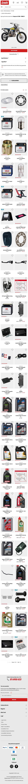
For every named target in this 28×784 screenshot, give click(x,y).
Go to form (24, 75)
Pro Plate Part (7, 343)
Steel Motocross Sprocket (21, 111)
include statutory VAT (14, 776)
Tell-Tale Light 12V (20, 181)
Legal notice (3, 720)
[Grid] (23, 89)
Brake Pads (7, 607)
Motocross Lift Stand (21, 204)
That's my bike (14, 50)
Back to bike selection (6, 13)
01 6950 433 (15, 679)
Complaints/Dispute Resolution (7, 731)
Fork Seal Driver (7, 158)
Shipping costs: (7, 778)
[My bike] (18, 3)
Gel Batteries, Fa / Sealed (7, 181)
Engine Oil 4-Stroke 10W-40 (7, 463)
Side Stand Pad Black (7, 250)
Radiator (20, 320)
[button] (26, 7)
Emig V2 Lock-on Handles (21, 607)
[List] (26, 90)
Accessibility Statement (6, 733)
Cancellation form (5, 728)
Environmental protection (6, 735)
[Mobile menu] (2, 7)
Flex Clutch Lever (7, 273)
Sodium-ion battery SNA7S (7, 134)
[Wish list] (22, 3)
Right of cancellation (5, 726)
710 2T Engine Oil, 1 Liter (21, 511)
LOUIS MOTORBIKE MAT (21, 227)
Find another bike (13, 54)
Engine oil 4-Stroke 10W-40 (7, 559)
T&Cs (2, 722)
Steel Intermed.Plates (7, 111)
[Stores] (14, 3)
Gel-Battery (7, 320)
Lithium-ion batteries (21, 158)
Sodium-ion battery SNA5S (7, 204)
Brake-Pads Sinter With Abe (20, 296)
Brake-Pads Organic (21, 486)
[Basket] (26, 3)
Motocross (7, 227)
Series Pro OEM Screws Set (20, 654)
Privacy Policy (4, 724)
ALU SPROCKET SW (21, 250)
